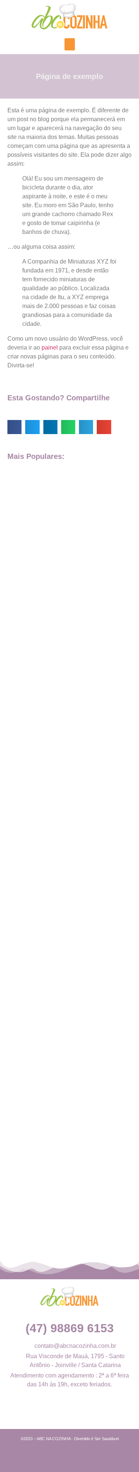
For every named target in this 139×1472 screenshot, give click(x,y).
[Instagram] (78, 1413)
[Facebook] (61, 1413)
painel (50, 347)
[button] (69, 44)
